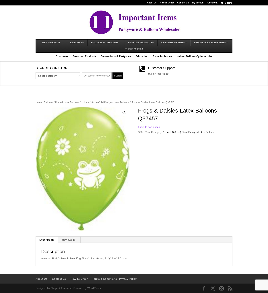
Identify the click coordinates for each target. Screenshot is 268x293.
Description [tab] (46, 239)
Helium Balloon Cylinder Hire (194, 56)
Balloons (48, 102)
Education (142, 56)
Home (39, 102)
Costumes (62, 56)
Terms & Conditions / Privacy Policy (114, 278)
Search (118, 75)
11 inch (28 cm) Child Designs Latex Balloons (105, 102)
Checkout (212, 3)
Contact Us (183, 3)
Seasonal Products (84, 56)
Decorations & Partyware (116, 56)
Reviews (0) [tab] (69, 239)
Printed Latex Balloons (67, 102)
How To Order (167, 3)
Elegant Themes (61, 288)
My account (198, 3)
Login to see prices (149, 126)
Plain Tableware (162, 56)
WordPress (94, 288)
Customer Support (161, 68)
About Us (152, 3)
